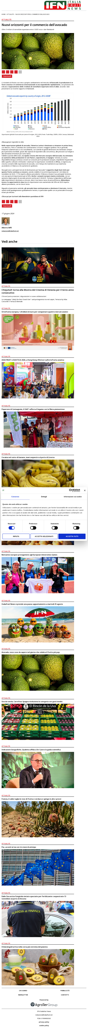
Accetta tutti (72, 536)
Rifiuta (16, 536)
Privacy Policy (44, 1022)
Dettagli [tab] (44, 496)
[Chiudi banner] (85, 490)
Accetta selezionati (44, 536)
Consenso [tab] (15, 496)
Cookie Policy (44, 1025)
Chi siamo (23, 991)
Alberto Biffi (7, 227)
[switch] (33, 527)
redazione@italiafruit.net (10, 231)
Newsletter (23, 995)
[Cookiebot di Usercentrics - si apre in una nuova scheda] (70, 490)
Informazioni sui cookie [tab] (73, 496)
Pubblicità (65, 991)
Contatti (65, 995)
